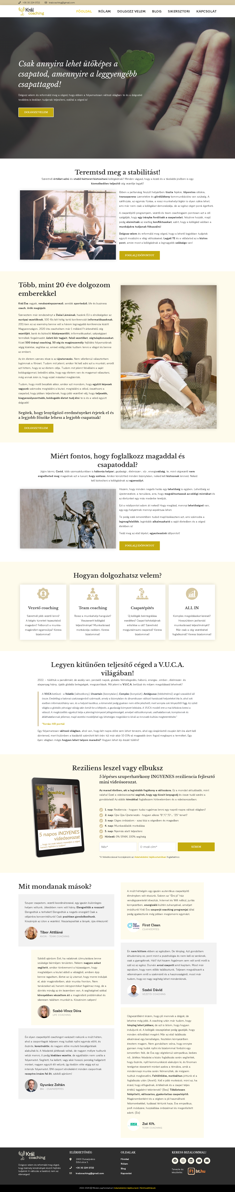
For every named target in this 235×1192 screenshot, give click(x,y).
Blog (156, 11)
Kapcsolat (206, 11)
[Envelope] (207, 1161)
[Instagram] (183, 1161)
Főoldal (84, 11)
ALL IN (192, 608)
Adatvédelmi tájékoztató (126, 1188)
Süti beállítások (148, 1188)
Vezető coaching (43, 608)
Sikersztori (179, 11)
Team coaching (93, 608)
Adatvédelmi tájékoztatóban (150, 857)
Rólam (104, 11)
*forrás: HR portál (53, 723)
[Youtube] (199, 1161)
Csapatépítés (142, 608)
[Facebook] (175, 1161)
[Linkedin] (191, 1161)
